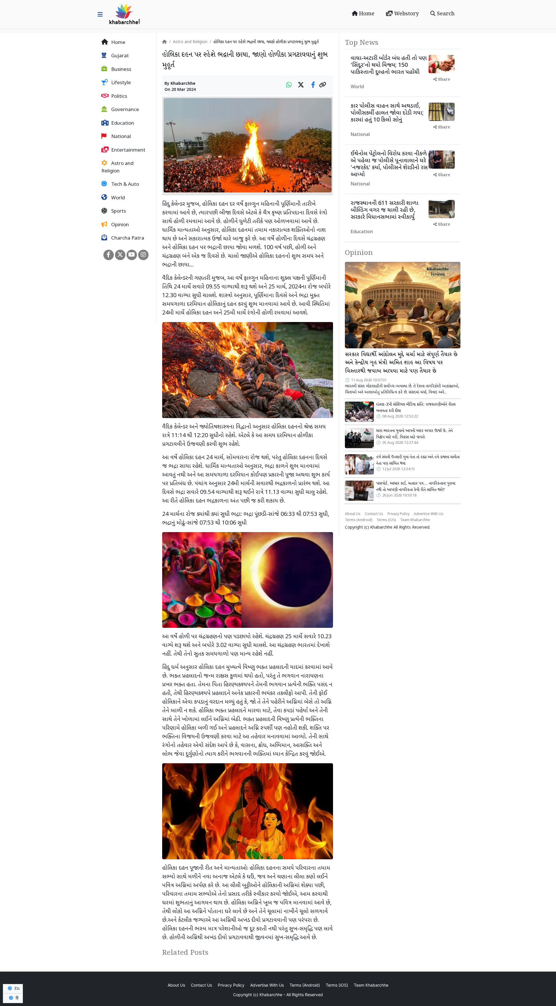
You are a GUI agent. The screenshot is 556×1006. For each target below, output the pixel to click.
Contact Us (374, 514)
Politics (118, 96)
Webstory (406, 14)
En (16, 989)
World (117, 198)
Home (366, 14)
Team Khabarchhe (415, 520)
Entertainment (127, 150)
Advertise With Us (428, 514)
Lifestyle (120, 83)
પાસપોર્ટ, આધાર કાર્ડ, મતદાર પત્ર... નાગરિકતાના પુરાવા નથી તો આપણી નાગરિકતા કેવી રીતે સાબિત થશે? (415, 487)
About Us (353, 514)
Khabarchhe (183, 84)
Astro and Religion (117, 168)
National (120, 137)
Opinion (119, 225)
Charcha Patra (127, 239)
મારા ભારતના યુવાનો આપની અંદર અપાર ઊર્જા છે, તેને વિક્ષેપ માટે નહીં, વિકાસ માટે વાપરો (414, 434)
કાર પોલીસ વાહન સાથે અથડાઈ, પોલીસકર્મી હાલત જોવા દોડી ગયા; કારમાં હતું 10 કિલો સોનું (387, 113)
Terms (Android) (358, 520)
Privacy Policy (398, 514)
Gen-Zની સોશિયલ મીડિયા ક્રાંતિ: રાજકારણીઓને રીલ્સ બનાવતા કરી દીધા (416, 408)
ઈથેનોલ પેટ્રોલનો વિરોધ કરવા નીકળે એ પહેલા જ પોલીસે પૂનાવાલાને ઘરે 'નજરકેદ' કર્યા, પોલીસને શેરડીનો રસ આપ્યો (389, 164)
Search (445, 14)
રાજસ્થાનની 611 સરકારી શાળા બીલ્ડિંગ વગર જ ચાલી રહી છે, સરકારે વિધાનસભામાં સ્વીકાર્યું (384, 210)
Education (122, 123)
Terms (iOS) (386, 520)
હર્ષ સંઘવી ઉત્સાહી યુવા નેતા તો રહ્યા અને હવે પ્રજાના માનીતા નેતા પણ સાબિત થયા (418, 460)
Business (120, 70)
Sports (118, 212)
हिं (16, 998)
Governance (124, 110)
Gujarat (119, 56)
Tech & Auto (124, 185)
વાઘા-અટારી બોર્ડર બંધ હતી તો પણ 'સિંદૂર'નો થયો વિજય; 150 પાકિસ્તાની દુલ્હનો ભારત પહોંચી (389, 65)
